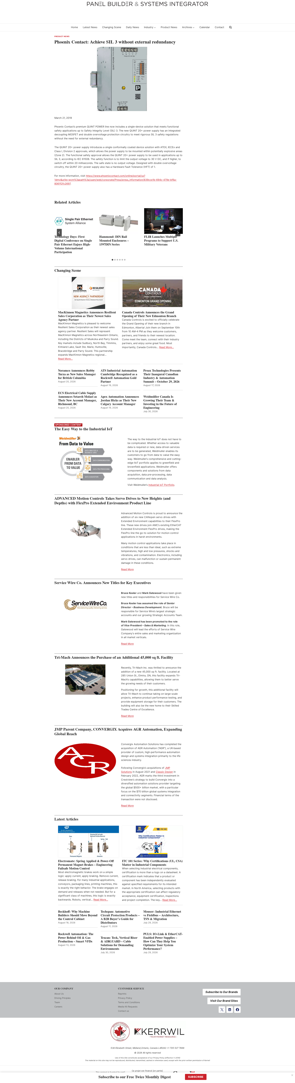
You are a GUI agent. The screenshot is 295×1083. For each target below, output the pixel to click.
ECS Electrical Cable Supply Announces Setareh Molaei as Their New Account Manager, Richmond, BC (77, 398)
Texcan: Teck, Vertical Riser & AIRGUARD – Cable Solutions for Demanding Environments (119, 943)
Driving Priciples (62, 998)
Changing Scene (111, 27)
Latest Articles (66, 819)
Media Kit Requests (127, 1006)
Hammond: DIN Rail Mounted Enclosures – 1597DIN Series (114, 240)
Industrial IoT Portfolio (161, 484)
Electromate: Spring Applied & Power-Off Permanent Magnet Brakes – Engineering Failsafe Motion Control (86, 864)
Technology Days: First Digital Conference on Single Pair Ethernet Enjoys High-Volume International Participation (73, 244)
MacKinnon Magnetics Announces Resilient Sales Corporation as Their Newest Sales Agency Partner (87, 316)
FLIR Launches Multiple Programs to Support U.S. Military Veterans (161, 240)
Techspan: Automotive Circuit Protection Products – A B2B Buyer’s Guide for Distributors (120, 917)
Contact (219, 27)
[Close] (292, 1075)
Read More (127, 569)
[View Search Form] (230, 27)
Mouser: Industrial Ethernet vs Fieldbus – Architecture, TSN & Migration (162, 915)
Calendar (204, 27)
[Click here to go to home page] (60, 27)
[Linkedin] (229, 1009)
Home (74, 27)
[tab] (112, 260)
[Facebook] (237, 1009)
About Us (59, 993)
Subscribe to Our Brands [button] (221, 992)
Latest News (90, 27)
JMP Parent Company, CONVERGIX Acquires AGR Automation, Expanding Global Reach (118, 731)
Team (57, 1002)
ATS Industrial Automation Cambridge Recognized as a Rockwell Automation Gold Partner (119, 376)
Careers (58, 1006)
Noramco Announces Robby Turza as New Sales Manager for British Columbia (77, 374)
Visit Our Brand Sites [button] (224, 1000)
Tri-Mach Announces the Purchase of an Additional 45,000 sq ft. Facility (113, 657)
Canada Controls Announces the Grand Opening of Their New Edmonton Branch (149, 314)
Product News (169, 27)
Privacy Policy (125, 998)
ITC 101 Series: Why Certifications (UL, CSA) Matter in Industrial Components (152, 863)
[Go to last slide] (59, 232)
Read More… (65, 358)
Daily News (132, 27)
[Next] (177, 232)
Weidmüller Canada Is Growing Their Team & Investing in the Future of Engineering (160, 402)
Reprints (122, 993)
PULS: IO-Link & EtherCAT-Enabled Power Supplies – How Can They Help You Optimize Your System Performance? (163, 941)
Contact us (123, 1011)
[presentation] (73, 221)
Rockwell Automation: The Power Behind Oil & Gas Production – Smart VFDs (75, 937)
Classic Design (164, 771)
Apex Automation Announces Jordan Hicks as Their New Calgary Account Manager (120, 400)
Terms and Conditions (129, 1002)
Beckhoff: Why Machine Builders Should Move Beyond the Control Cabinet (77, 915)
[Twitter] (222, 1009)
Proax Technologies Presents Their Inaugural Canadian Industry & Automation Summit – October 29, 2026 (162, 376)
